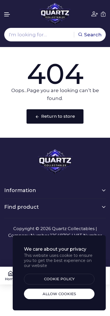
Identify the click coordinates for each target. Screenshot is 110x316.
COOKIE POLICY (59, 279)
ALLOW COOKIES (59, 293)
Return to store (58, 116)
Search (93, 34)
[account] (94, 14)
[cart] (103, 14)
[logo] (55, 14)
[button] (7, 14)
